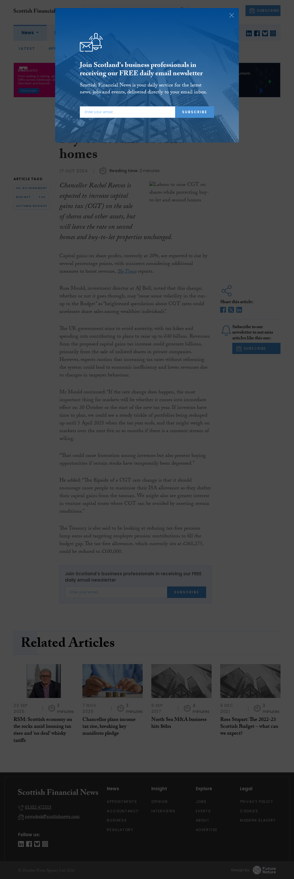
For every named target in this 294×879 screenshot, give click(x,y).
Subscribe (194, 111)
